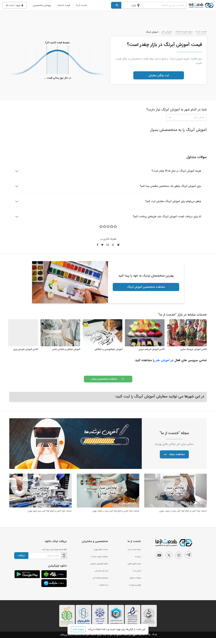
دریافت (21, 555)
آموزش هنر (166, 31)
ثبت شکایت (103, 584)
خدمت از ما (81, 5)
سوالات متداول (135, 577)
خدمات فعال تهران (101, 549)
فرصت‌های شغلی (134, 563)
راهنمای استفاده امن (100, 577)
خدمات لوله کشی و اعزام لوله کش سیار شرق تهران (50, 511)
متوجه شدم (78, 629)
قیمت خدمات (63, 5)
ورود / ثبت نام (13, 5)
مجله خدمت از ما (134, 549)
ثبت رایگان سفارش (158, 75)
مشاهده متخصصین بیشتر (104, 379)
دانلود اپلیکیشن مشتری (99, 563)
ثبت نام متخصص (101, 570)
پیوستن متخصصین (42, 5)
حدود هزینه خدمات (184, 31)
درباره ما (138, 556)
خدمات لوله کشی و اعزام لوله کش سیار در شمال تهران (115, 511)
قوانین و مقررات (135, 584)
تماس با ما (137, 570)
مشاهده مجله (177, 454)
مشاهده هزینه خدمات (99, 556)
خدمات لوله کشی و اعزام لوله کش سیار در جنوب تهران (183, 511)
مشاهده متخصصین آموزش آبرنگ (146, 287)
